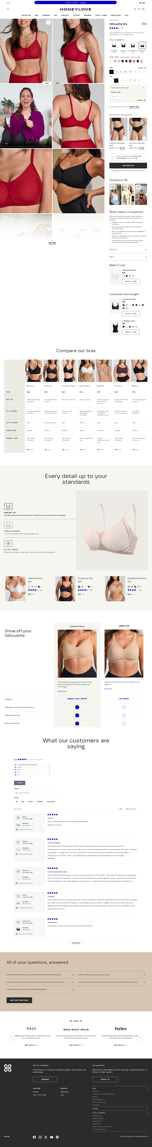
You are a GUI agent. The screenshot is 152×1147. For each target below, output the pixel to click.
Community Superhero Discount (103, 1094)
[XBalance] (139, 371)
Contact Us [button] (105, 1079)
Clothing (76, 15)
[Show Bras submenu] (39, 15)
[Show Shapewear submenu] (51, 15)
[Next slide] (101, 129)
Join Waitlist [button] (128, 165)
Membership (65, 1092)
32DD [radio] (47, 83)
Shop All (95, 1096)
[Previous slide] (2, 129)
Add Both (122, 148)
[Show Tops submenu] (58, 15)
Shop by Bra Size (97, 1099)
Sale (126, 15)
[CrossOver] (51, 371)
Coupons (95, 1091)
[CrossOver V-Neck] (69, 371)
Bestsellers (26, 15)
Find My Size (134, 107)
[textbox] (35, 793)
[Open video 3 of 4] (141, 194)
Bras (36, 15)
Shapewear (46, 15)
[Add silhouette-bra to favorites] (48, 22)
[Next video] (147, 194)
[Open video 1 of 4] (115, 194)
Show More (52, 243)
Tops (55, 15)
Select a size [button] (131, 281)
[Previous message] (38, 2)
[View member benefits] (136, 158)
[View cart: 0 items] (143, 9)
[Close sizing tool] (143, 88)
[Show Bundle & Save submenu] (122, 15)
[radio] (114, 48)
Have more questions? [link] (19, 1000)
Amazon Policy (97, 1121)
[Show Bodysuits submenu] (70, 15)
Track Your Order (39, 1095)
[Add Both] (125, 138)
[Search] (8, 9)
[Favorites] (139, 9)
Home (111, 20)
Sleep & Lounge (101, 15)
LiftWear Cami (128, 322)
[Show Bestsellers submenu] (32, 15)
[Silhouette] (33, 371)
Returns (36, 1092)
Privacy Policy (97, 1116)
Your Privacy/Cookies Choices (102, 1126)
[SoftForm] (121, 371)
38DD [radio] (57, 83)
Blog (8, 3)
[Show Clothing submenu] (81, 15)
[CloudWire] (104, 371)
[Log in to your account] (135, 9)
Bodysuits (65, 15)
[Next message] (113, 2)
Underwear (87, 15)
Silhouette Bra (26, 825)
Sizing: (141, 68)
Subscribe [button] (45, 1079)
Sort (121, 809)
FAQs (62, 1095)
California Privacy (98, 1129)
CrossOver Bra (128, 300)
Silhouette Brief (129, 271)
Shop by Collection (99, 1102)
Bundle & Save (116, 15)
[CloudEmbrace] (86, 371)
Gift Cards (96, 1105)
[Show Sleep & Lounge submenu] (108, 15)
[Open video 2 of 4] (128, 194)
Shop (28, 449)
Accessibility (96, 1124)
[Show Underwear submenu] (92, 15)
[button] (35, 590)
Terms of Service (98, 1118)
